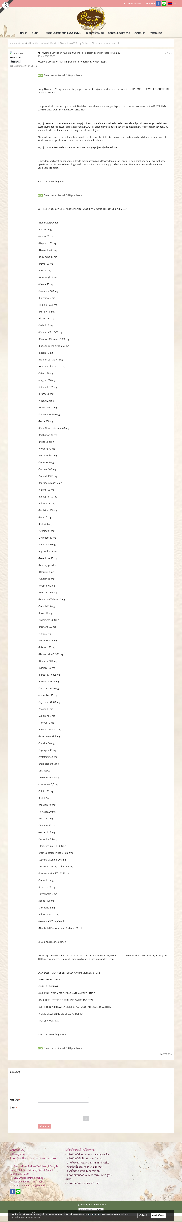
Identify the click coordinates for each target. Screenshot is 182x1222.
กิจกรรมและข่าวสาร (119, 33)
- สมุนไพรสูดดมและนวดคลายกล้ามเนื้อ (87, 1162)
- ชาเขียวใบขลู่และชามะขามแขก (84, 1166)
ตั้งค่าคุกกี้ (143, 1215)
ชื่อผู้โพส (15, 1099)
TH (174, 3)
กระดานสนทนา (18, 43)
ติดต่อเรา (139, 33)
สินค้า (35, 33)
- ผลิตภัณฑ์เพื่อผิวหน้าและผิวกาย (83, 1158)
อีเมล (13, 1107)
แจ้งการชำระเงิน (95, 33)
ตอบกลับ (45, 1126)
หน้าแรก (23, 33)
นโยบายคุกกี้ (35, 1217)
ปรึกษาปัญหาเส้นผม (38, 43)
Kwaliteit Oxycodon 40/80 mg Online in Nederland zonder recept (84, 43)
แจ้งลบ (168, 53)
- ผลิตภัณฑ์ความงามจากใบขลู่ (82, 1183)
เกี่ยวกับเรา (156, 33)
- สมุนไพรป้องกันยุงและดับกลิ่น (82, 1170)
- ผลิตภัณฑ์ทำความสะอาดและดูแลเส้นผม (88, 1154)
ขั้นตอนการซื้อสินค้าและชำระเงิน (63, 33)
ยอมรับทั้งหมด (158, 1215)
